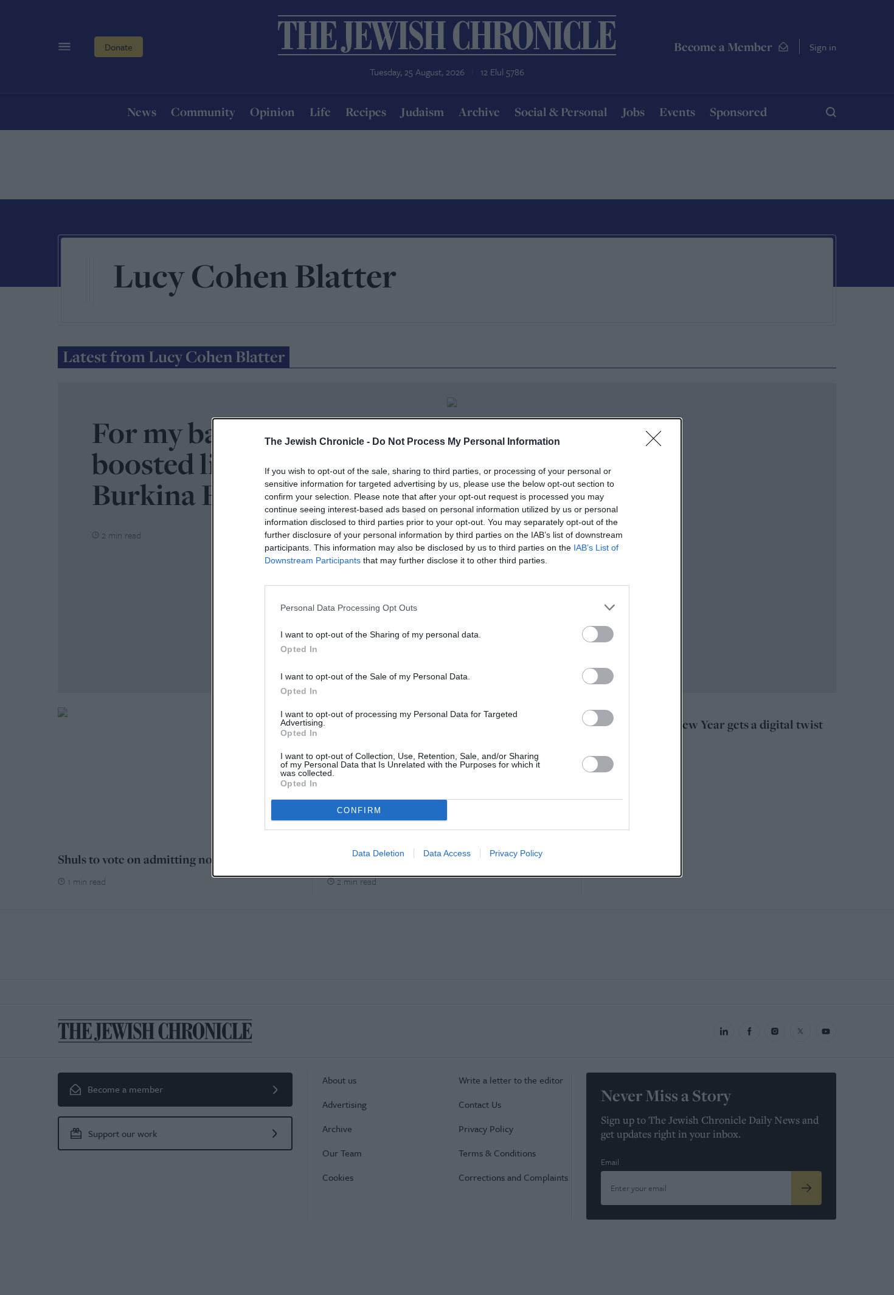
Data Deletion (378, 853)
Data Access (447, 853)
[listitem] (447, 607)
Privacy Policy (516, 853)
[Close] (657, 442)
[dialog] (447, 647)
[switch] (598, 634)
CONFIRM (359, 810)
